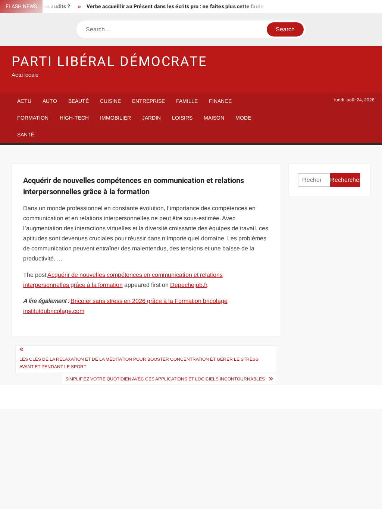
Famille (187, 101)
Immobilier (115, 118)
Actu (24, 101)
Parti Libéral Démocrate (109, 62)
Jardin (151, 118)
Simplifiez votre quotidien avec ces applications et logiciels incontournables (165, 379)
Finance (220, 101)
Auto (50, 101)
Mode (243, 118)
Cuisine (110, 101)
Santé (25, 134)
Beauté (78, 101)
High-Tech (74, 118)
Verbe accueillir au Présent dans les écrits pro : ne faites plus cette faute (171, 6)
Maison (214, 118)
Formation (32, 118)
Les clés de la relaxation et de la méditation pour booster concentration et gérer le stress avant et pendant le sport (139, 363)
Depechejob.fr (188, 285)
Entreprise (148, 101)
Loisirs (182, 118)
